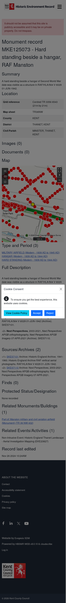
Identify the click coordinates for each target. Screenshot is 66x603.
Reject (49, 313)
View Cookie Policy (16, 313)
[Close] (60, 289)
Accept (37, 313)
